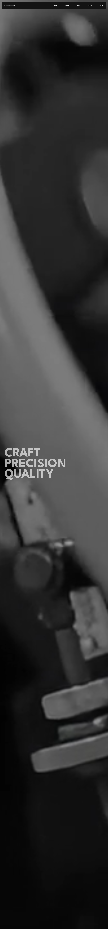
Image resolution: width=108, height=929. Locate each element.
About (78, 5)
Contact (102, 5)
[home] (29, 5)
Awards (55, 5)
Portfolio (67, 5)
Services (90, 5)
